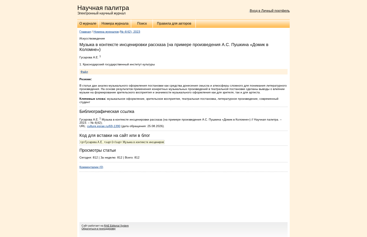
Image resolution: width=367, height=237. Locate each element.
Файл (84, 71)
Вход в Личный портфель (270, 11)
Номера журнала (115, 23)
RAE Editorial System (116, 225)
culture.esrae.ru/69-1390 (103, 126)
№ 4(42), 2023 (130, 31)
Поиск (142, 23)
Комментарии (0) (91, 167)
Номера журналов (106, 31)
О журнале (87, 23)
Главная (85, 31)
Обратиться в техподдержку (99, 228)
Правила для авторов (174, 23)
